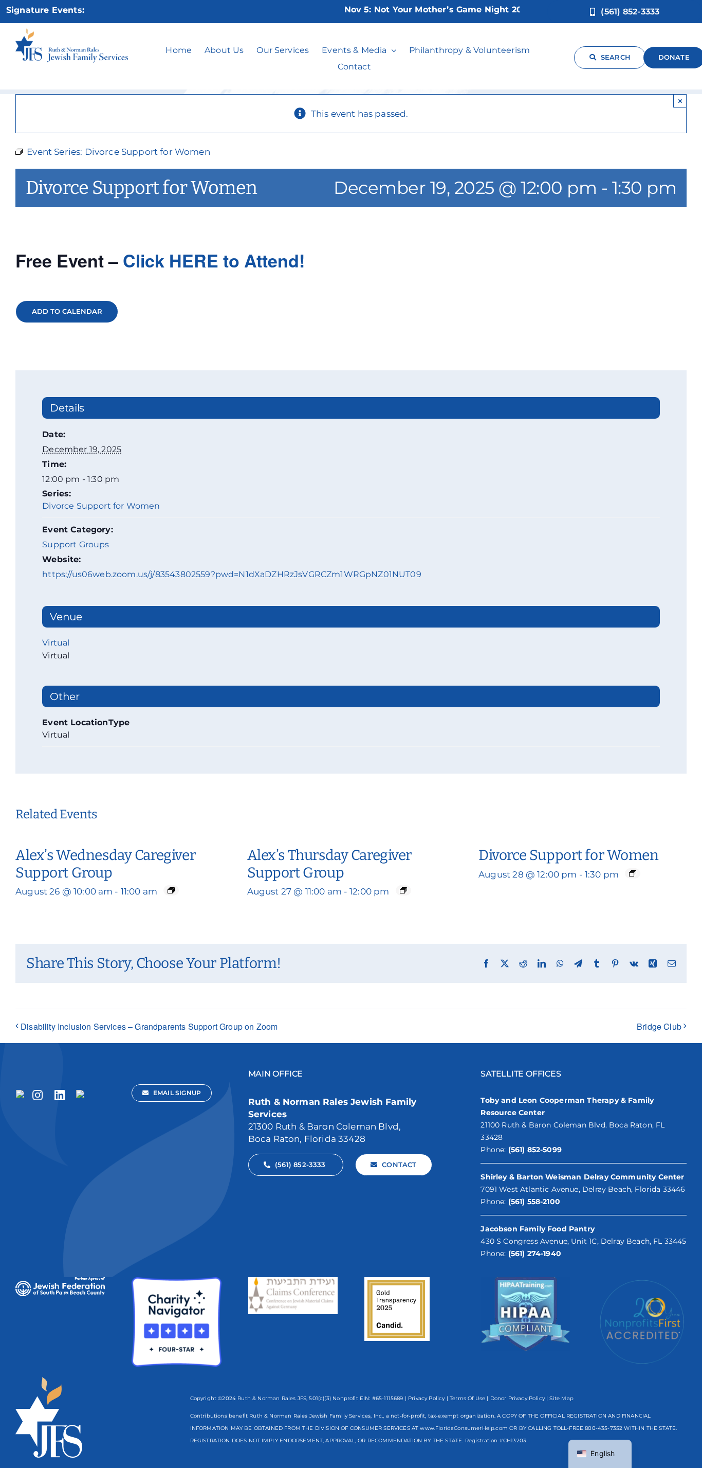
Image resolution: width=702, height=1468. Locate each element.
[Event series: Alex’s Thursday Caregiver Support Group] (403, 890)
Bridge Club (659, 1026)
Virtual (55, 643)
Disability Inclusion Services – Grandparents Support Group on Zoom (149, 1026)
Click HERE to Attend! (214, 260)
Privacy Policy (426, 1398)
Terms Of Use (467, 1398)
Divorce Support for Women (101, 506)
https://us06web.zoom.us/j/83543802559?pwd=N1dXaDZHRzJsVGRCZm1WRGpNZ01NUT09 (231, 574)
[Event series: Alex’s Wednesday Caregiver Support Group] (171, 890)
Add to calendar (67, 311)
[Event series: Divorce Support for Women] (632, 873)
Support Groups (75, 544)
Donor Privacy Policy (517, 1398)
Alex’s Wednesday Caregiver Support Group (105, 864)
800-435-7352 (603, 1428)
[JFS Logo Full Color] (71, 32)
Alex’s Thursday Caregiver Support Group (329, 864)
